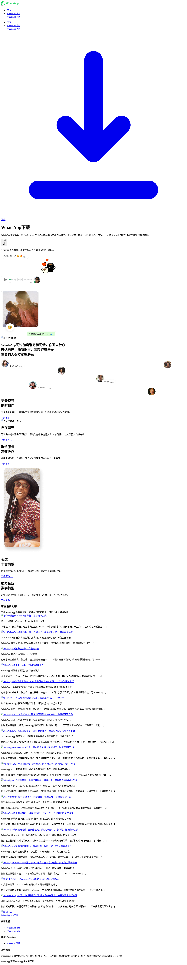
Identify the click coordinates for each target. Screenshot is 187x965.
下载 (4, 241)
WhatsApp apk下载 (9, 915)
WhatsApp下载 (13, 943)
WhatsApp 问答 (14, 931)
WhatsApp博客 (13, 928)
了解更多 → (7, 418)
